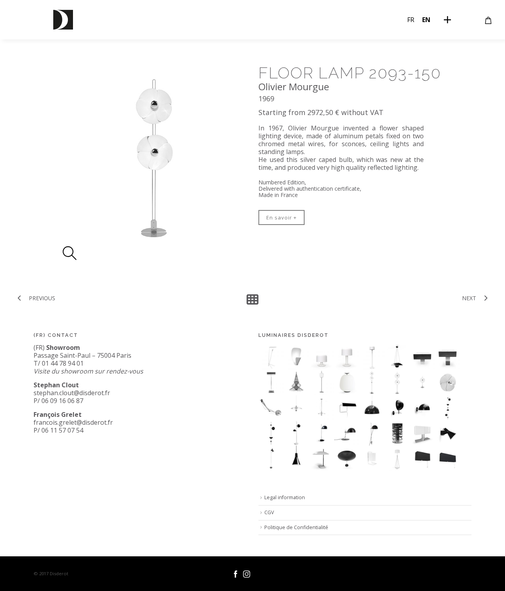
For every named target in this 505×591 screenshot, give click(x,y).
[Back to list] (252, 299)
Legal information (284, 497)
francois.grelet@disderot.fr (73, 422)
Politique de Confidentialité (296, 527)
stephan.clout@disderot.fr (72, 392)
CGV (269, 512)
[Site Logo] (63, 20)
